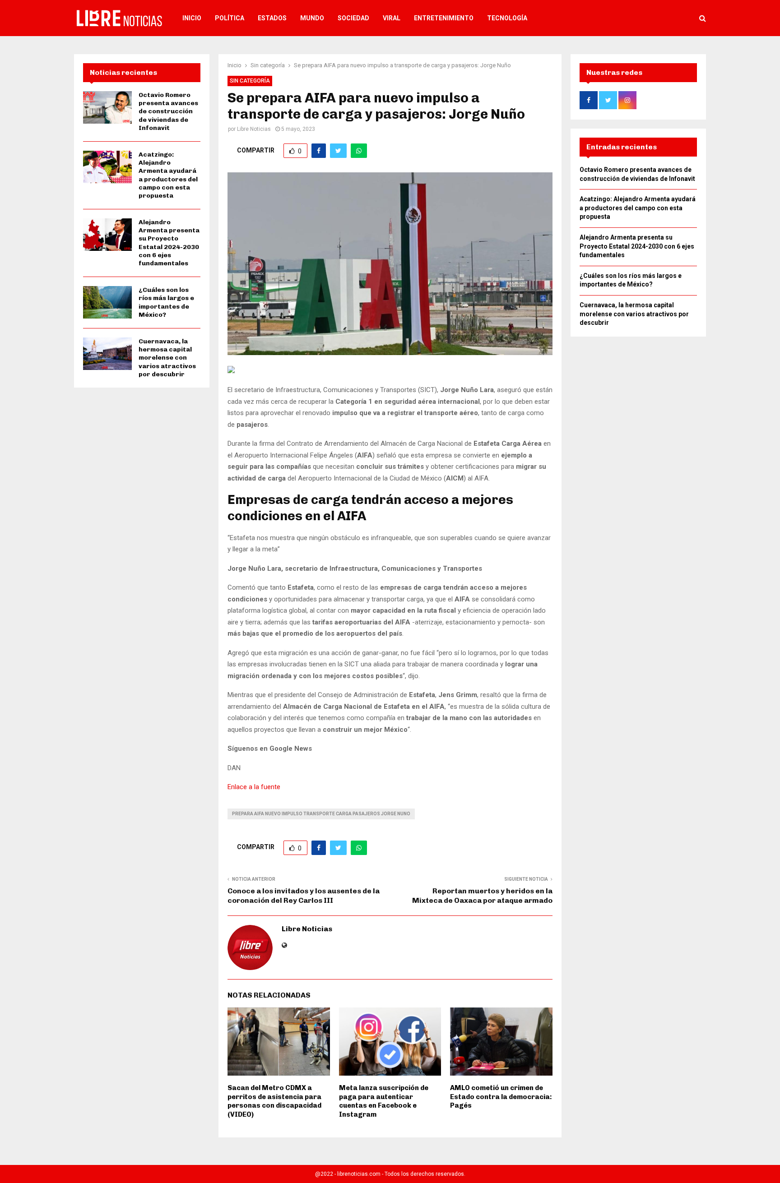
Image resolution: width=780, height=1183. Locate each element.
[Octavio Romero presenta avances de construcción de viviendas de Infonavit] (107, 107)
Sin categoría (250, 81)
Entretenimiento (444, 18)
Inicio (191, 18)
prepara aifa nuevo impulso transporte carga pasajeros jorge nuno (321, 813)
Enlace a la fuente (254, 787)
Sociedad (353, 18)
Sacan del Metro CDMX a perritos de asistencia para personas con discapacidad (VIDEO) (274, 1101)
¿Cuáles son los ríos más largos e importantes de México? (166, 302)
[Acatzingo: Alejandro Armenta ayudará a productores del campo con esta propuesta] (107, 167)
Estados (272, 18)
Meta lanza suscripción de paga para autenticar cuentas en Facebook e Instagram (383, 1101)
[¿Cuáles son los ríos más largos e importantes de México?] (107, 302)
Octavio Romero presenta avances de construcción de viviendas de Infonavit (168, 111)
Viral (391, 18)
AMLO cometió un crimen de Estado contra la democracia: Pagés (501, 1096)
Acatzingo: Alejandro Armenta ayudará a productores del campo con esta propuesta (168, 175)
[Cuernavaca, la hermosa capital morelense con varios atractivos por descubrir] (107, 353)
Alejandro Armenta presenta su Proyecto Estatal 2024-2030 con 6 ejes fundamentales (169, 242)
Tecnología (507, 18)
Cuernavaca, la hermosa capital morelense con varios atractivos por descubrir (167, 357)
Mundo (312, 18)
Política (229, 18)
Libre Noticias (254, 129)
